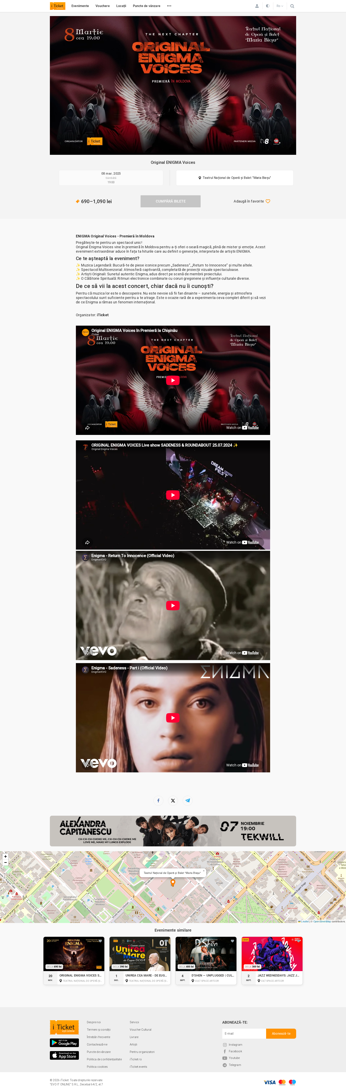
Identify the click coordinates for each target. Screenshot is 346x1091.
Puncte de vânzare (146, 6)
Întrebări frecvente (98, 1037)
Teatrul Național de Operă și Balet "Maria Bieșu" (237, 178)
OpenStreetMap (322, 921)
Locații (121, 6)
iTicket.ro (136, 1059)
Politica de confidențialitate (104, 1059)
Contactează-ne (97, 1044)
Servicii (134, 1022)
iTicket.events (138, 1066)
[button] (172, 883)
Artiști (133, 1044)
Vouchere (103, 6)
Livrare (134, 1037)
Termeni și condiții (99, 1029)
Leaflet (305, 921)
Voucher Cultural (140, 1029)
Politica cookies (97, 1066)
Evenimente (80, 6)
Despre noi (94, 1022)
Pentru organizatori (142, 1052)
